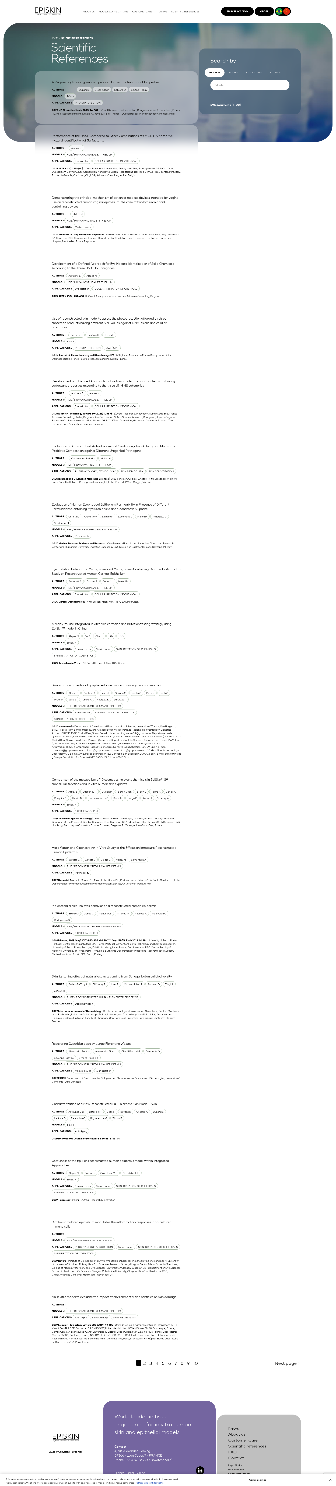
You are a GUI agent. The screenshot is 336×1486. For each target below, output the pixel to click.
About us (237, 1433)
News (233, 1427)
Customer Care (243, 1439)
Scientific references (247, 1445)
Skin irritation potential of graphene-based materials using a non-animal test (107, 685)
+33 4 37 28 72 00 (138, 1459)
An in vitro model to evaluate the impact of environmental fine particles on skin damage (114, 1296)
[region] (168, 1480)
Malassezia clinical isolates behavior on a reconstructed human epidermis (104, 905)
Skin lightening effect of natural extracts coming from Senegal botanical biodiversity (112, 976)
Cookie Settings (257, 1479)
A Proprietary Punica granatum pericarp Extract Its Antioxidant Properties (105, 82)
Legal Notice (235, 1465)
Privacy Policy (236, 1469)
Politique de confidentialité (149, 1482)
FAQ (232, 1451)
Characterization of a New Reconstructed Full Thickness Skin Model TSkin (104, 1103)
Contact (236, 1457)
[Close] (330, 1480)
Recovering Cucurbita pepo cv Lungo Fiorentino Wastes (91, 1043)
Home (54, 38)
